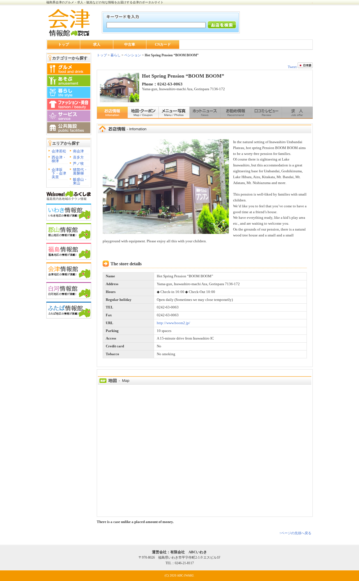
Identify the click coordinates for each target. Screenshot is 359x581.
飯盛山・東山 (80, 181)
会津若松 (59, 151)
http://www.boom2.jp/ (173, 323)
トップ (63, 44)
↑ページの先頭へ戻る (295, 533)
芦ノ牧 (78, 163)
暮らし (115, 55)
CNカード (163, 44)
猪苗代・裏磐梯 (80, 171)
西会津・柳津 (59, 159)
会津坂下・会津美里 (59, 173)
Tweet (292, 67)
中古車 (129, 44)
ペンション (132, 55)
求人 (96, 44)
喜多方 (78, 157)
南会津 (78, 151)
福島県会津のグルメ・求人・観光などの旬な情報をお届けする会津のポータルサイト (105, 2)
